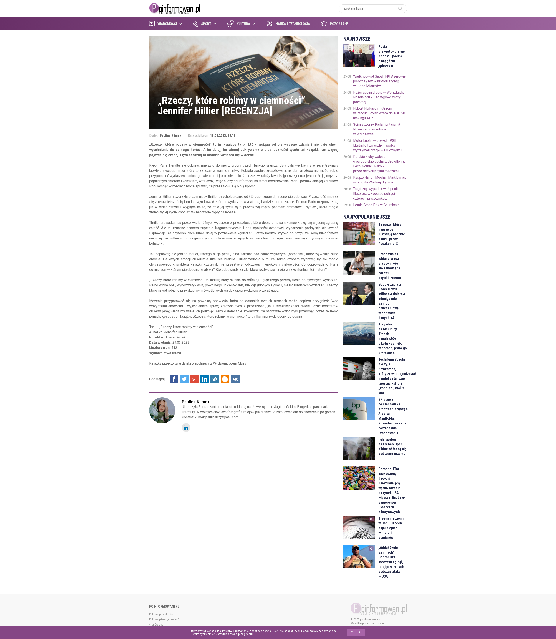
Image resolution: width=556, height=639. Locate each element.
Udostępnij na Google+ (194, 379)
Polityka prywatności (161, 614)
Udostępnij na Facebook (174, 379)
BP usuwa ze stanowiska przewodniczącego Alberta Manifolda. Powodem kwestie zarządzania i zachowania (392, 416)
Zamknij (356, 632)
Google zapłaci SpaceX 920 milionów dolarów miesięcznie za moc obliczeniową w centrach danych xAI (391, 301)
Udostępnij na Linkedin (204, 379)
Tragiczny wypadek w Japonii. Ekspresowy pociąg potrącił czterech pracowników (375, 193)
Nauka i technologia (293, 24)
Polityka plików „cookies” (164, 619)
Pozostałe (339, 24)
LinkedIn (186, 427)
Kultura (243, 24)
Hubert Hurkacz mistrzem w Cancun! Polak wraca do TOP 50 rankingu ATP (379, 113)
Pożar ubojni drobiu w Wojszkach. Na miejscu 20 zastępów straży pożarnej (378, 97)
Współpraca (156, 624)
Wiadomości (167, 24)
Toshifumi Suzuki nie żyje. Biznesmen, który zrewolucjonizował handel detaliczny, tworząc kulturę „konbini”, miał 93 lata (392, 376)
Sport (206, 24)
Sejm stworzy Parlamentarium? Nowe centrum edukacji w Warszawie (376, 129)
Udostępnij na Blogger (225, 379)
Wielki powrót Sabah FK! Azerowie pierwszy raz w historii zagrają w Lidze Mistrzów (379, 81)
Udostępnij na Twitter (184, 379)
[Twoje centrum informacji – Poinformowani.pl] (174, 8)
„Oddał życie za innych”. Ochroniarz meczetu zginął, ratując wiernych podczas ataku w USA (391, 561)
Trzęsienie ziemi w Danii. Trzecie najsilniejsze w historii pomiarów (391, 528)
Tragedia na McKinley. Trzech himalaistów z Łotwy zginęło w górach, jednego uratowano (392, 338)
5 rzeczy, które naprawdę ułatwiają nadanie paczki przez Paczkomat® (391, 234)
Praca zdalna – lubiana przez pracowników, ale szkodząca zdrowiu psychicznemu (389, 266)
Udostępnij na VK (235, 379)
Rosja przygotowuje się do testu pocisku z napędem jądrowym (391, 56)
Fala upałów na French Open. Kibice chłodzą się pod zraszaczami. (392, 446)
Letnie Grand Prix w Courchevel (376, 205)
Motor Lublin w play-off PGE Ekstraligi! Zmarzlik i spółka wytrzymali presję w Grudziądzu (377, 145)
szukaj (400, 8)
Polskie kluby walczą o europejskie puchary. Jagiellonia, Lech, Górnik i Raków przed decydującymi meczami (379, 164)
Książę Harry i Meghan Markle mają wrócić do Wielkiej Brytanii (380, 179)
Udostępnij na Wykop (214, 379)
